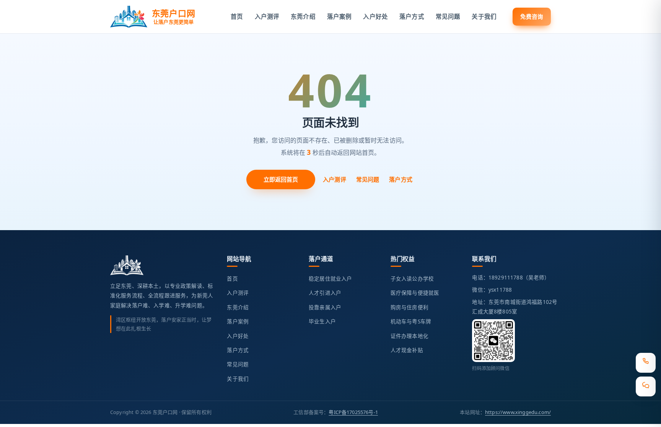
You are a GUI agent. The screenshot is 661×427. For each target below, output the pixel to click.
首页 (237, 16)
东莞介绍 (303, 16)
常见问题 (448, 16)
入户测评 (267, 16)
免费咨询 (531, 16)
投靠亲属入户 (325, 307)
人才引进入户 (325, 292)
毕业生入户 (322, 321)
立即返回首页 (281, 179)
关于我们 (484, 16)
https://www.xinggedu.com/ (518, 412)
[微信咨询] (646, 386)
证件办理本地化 (409, 336)
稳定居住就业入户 (330, 278)
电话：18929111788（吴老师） (511, 277)
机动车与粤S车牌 (411, 321)
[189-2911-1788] (646, 363)
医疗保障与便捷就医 (415, 292)
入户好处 (375, 16)
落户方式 (411, 16)
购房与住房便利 (409, 307)
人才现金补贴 (407, 350)
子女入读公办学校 (412, 278)
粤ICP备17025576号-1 (353, 412)
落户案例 (339, 16)
